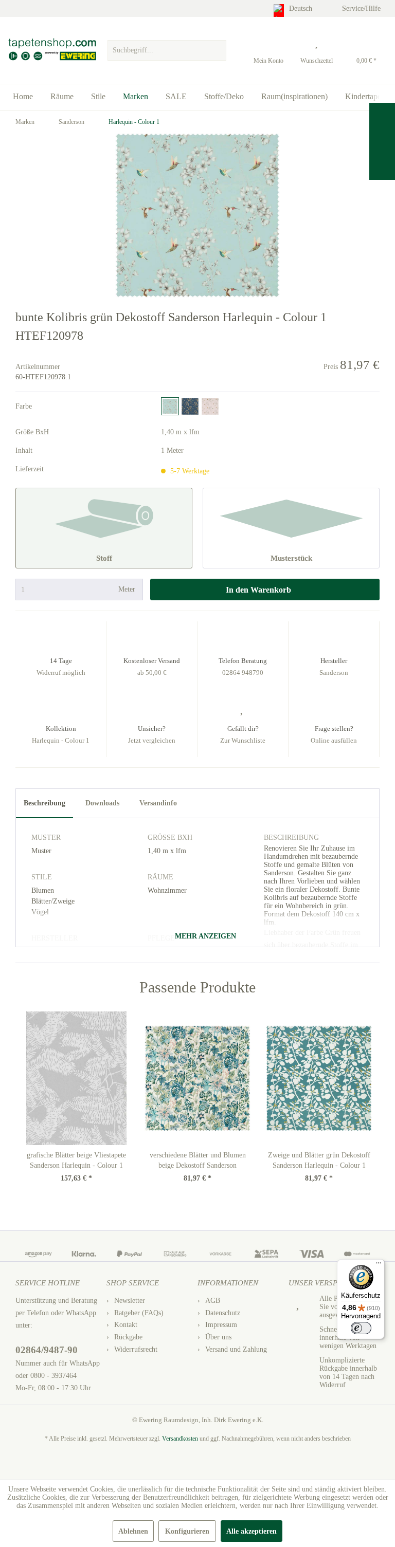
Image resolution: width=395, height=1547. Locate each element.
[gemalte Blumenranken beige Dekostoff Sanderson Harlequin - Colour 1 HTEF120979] (210, 406)
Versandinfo (158, 803)
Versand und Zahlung (236, 1349)
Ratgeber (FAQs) (139, 1313)
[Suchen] (217, 50)
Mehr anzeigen (204, 936)
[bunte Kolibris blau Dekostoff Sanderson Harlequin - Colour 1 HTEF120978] (170, 406)
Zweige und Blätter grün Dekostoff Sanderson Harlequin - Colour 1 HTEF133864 (319, 1161)
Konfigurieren (187, 1531)
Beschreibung (44, 803)
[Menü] (378, 1265)
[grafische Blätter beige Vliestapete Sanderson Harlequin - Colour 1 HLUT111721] (76, 1078)
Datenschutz (222, 1313)
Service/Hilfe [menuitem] (362, 8)
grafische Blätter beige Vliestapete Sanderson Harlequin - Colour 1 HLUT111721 (76, 1161)
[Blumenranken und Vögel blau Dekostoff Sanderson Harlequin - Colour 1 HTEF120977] (190, 406)
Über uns (218, 1337)
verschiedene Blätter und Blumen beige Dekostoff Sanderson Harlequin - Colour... (198, 1161)
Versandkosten (180, 1438)
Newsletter (129, 1300)
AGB (212, 1300)
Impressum (221, 1325)
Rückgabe (128, 1337)
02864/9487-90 (46, 1350)
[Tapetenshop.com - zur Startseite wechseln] (52, 50)
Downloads (102, 803)
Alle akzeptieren (251, 1531)
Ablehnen (133, 1531)
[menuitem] (166, 48)
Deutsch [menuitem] (301, 8)
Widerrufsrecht (135, 1349)
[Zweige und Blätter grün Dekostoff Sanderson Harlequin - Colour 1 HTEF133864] (319, 1078)
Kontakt (125, 1325)
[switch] (361, 1328)
